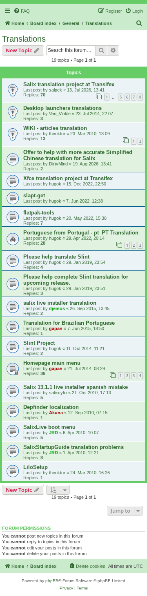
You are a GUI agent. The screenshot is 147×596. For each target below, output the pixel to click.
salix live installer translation (59, 303)
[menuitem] (21, 11)
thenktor (57, 133)
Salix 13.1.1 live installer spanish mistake (75, 387)
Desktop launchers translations (62, 108)
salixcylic (58, 392)
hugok (55, 183)
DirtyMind (58, 163)
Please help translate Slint (56, 257)
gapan (55, 328)
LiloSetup (35, 467)
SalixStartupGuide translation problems (73, 447)
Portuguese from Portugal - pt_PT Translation (80, 233)
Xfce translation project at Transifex (68, 178)
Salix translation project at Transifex (68, 84)
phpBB (51, 580)
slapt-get (34, 195)
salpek (55, 89)
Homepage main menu (51, 363)
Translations (24, 38)
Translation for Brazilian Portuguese (69, 323)
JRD (53, 432)
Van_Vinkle (60, 113)
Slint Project (39, 343)
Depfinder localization (51, 407)
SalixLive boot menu (49, 427)
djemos (57, 308)
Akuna (56, 412)
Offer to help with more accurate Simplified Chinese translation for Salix (77, 155)
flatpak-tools (38, 213)
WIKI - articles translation (55, 128)
